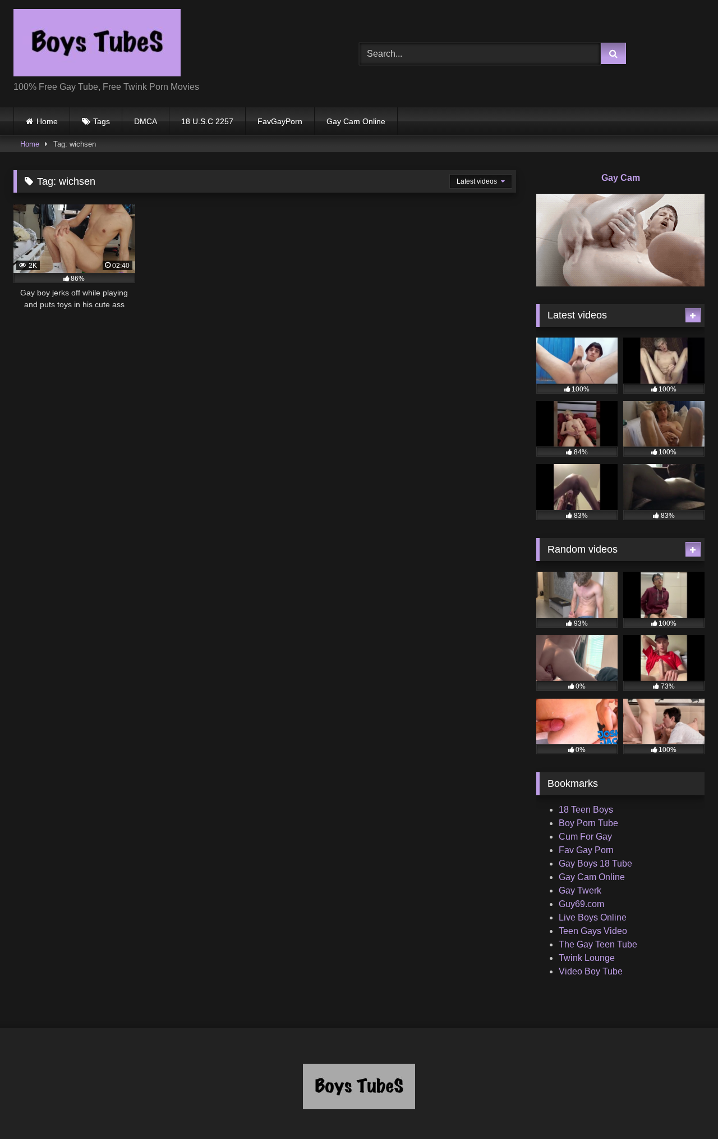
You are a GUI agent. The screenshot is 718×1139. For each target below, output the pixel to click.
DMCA (145, 121)
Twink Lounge (587, 958)
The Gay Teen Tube (598, 944)
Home (47, 121)
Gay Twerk (580, 890)
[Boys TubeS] (97, 44)
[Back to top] (683, 1106)
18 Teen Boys (586, 809)
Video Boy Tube (591, 971)
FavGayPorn (279, 121)
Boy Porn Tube (588, 823)
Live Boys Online (593, 917)
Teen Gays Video (593, 931)
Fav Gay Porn (586, 850)
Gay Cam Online (355, 121)
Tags (101, 121)
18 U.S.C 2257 (207, 121)
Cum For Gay (585, 836)
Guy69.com (581, 904)
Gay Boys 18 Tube (595, 863)
